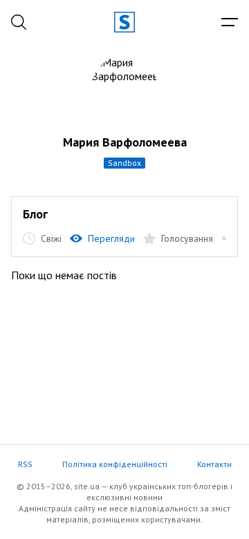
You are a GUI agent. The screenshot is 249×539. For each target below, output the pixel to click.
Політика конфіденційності (114, 464)
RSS (25, 464)
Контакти (214, 464)
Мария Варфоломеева (125, 142)
